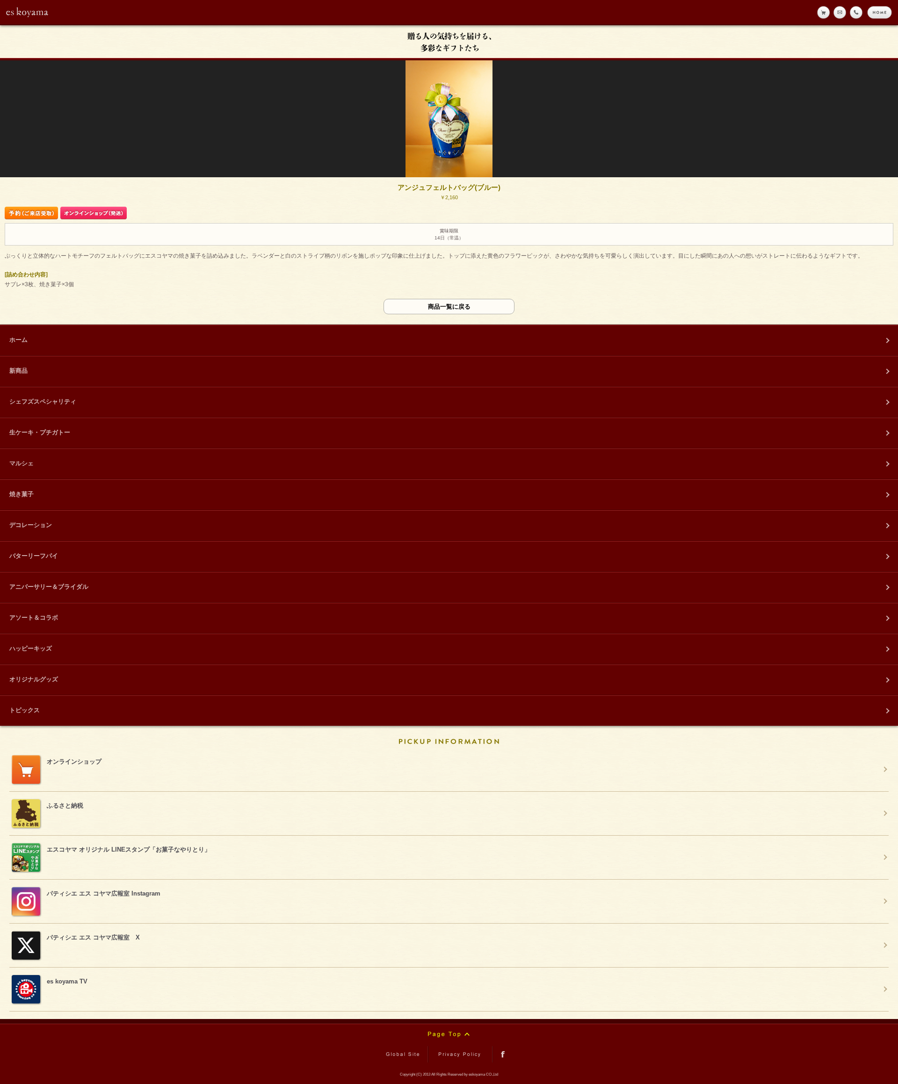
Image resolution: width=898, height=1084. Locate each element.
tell (856, 12)
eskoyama (27, 12)
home (879, 12)
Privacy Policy (460, 1054)
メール (839, 12)
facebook (503, 1054)
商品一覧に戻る (449, 306)
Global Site (404, 1054)
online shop (823, 12)
